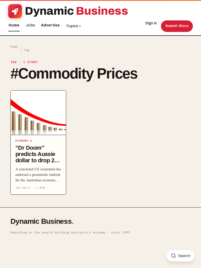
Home (14, 25)
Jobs (30, 25)
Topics (73, 26)
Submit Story (177, 26)
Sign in (151, 23)
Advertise (50, 25)
